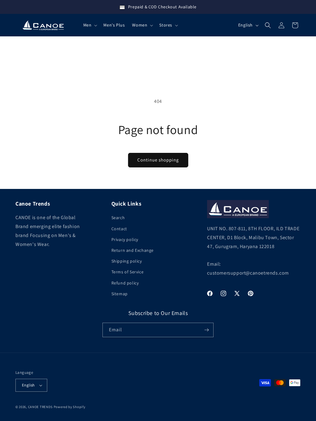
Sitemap (119, 293)
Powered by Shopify (69, 407)
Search (118, 217)
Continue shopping (158, 160)
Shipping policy (126, 261)
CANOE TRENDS (40, 407)
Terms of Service (127, 272)
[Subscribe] (206, 330)
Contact (119, 228)
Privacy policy (124, 239)
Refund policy (125, 283)
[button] (90, 24)
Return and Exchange (132, 250)
